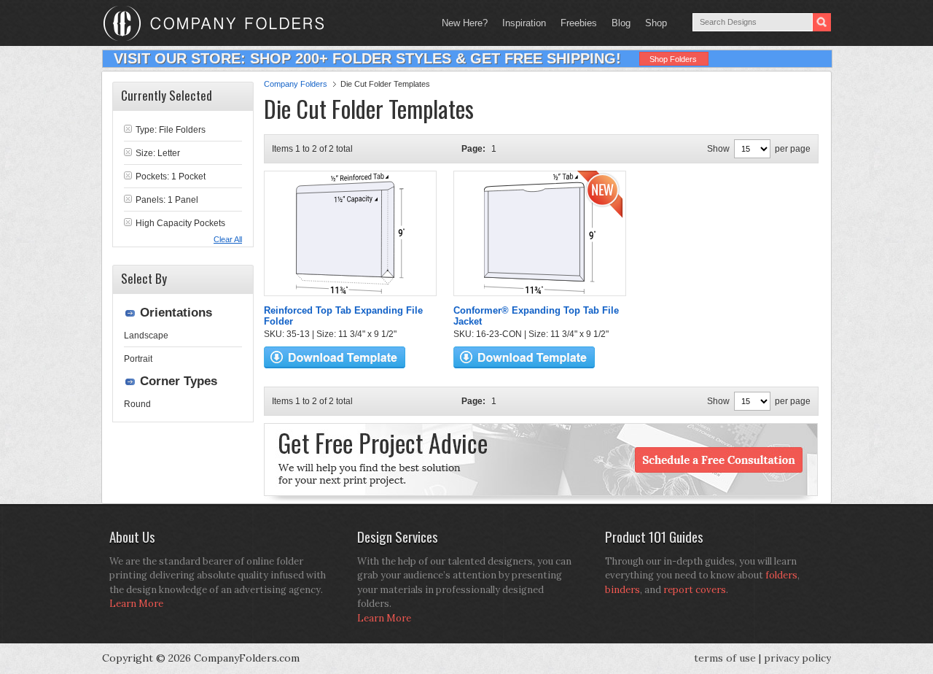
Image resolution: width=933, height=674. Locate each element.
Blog (621, 23)
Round (137, 404)
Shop (652, 23)
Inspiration (524, 23)
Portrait (138, 359)
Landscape (146, 335)
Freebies (575, 23)
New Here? (465, 23)
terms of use (725, 658)
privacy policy (797, 658)
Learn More (136, 603)
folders (781, 575)
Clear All (228, 239)
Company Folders (295, 84)
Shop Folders (673, 59)
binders (622, 590)
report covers (694, 590)
